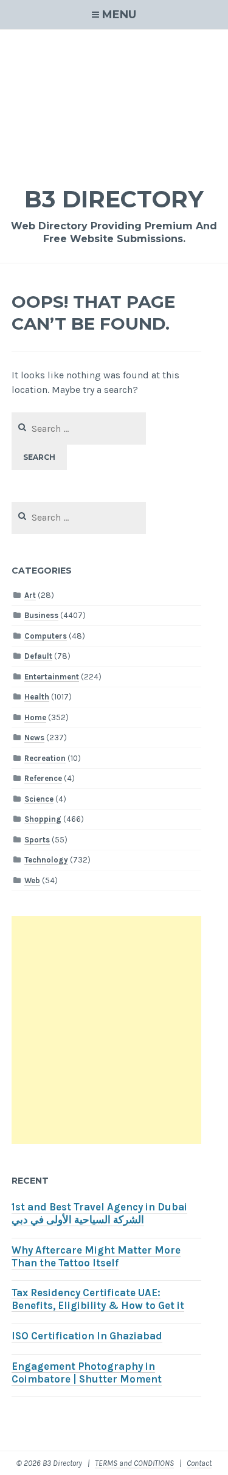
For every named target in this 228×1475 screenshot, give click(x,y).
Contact (199, 1463)
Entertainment (51, 676)
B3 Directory (114, 199)
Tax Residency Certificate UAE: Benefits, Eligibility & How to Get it (98, 1299)
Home (35, 717)
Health (36, 696)
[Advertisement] (114, 100)
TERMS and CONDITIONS (134, 1463)
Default (38, 656)
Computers (45, 635)
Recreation (45, 758)
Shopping (42, 819)
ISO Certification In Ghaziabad (87, 1336)
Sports (37, 839)
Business (41, 615)
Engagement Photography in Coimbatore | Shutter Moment (87, 1373)
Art (30, 595)
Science (39, 798)
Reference (43, 778)
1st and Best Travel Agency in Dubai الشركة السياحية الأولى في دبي (99, 1213)
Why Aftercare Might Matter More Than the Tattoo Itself (96, 1256)
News (34, 737)
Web (32, 880)
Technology (46, 859)
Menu (119, 14)
